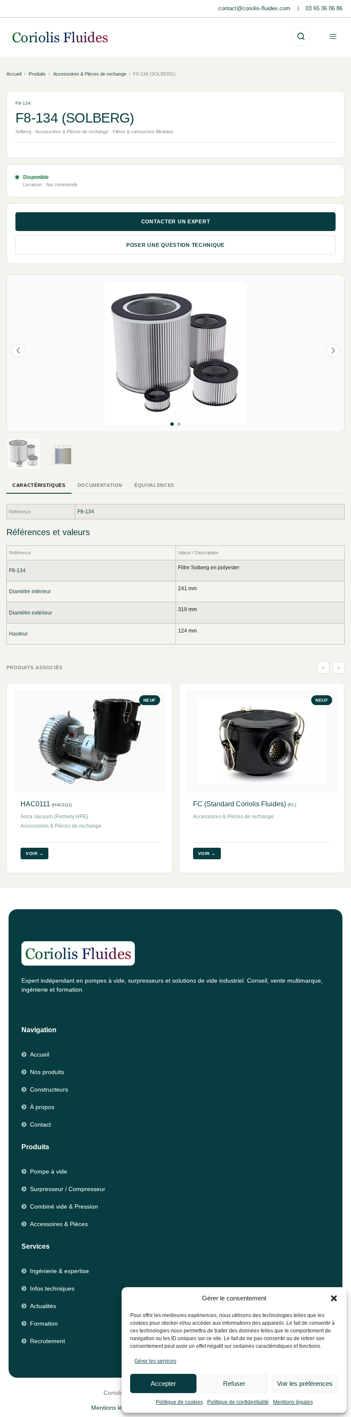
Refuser (234, 1383)
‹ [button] (323, 667)
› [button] (339, 667)
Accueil (13, 73)
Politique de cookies (179, 1402)
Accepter (163, 1383)
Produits (37, 73)
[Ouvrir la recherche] (301, 37)
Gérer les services (155, 1361)
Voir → (34, 853)
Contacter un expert (175, 222)
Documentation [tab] (100, 485)
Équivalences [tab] (154, 485)
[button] (334, 1298)
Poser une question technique (175, 245)
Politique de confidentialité (238, 1402)
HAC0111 (46, 804)
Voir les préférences (305, 1383)
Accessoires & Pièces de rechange (89, 73)
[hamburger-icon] (332, 36)
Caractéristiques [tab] (38, 485)
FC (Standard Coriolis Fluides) (244, 804)
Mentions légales (293, 1402)
